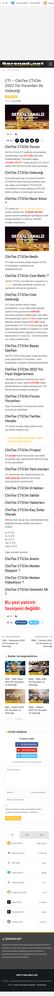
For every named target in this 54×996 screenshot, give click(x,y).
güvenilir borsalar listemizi (32, 208)
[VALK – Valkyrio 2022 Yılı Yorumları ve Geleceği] (39, 696)
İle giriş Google (28, 750)
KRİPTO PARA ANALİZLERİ (27, 975)
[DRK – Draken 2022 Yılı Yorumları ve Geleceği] (15, 696)
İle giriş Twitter (28, 756)
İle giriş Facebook (28, 744)
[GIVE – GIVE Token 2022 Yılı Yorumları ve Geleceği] (15, 668)
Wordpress (41, 985)
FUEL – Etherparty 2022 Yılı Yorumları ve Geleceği (13, 643)
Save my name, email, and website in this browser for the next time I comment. (24, 810)
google (8, 284)
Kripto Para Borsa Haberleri (25, 985)
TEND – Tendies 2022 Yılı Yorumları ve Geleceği (41, 643)
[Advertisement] (27, 33)
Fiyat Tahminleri (11, 96)
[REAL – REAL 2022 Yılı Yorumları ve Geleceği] (39, 668)
